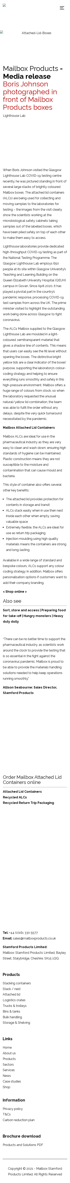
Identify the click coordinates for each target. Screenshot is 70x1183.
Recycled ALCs (15, 797)
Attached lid (11, 994)
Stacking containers (17, 983)
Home (7, 1047)
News (7, 1076)
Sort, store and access (21, 610)
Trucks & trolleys (15, 1006)
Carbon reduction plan (19, 1120)
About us (9, 1053)
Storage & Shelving (16, 1022)
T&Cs (7, 1114)
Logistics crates (14, 1000)
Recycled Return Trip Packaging (28, 803)
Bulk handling (12, 1017)
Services (9, 1070)
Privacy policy (13, 1109)
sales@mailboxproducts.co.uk (34, 938)
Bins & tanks (11, 1011)
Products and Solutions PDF (23, 1145)
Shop (6, 1087)
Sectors (8, 1064)
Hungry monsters (38, 616)
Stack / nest (12, 989)
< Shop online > (15, 591)
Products (9, 1059)
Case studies (12, 1081)
